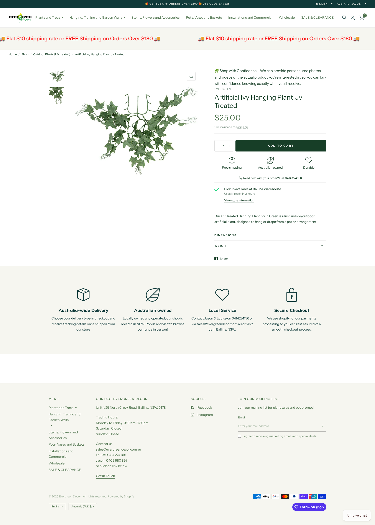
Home (13, 54)
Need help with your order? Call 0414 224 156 (272, 178)
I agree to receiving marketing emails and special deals (279, 436)
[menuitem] (49, 18)
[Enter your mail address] (322, 425)
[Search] (344, 17)
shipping (242, 126)
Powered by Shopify (121, 496)
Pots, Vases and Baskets (204, 17)
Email (241, 417)
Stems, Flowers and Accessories (155, 17)
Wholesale (287, 17)
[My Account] (353, 17)
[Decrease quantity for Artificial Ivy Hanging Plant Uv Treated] (218, 145)
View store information (239, 200)
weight (221, 245)
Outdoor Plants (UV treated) (51, 54)
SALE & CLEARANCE (317, 17)
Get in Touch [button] (105, 476)
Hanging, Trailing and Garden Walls (95, 17)
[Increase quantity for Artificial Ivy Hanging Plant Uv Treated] (230, 145)
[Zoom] (191, 76)
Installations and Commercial (250, 17)
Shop (24, 54)
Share (224, 258)
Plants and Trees (47, 17)
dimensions (225, 235)
